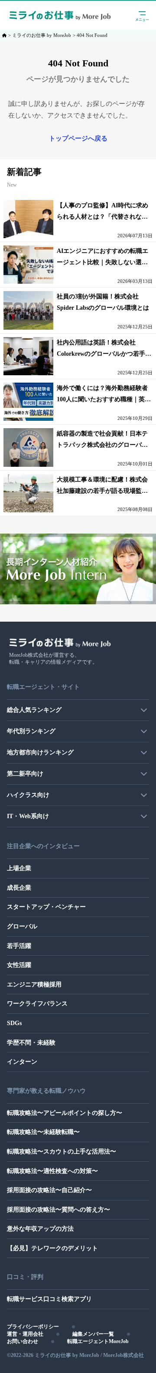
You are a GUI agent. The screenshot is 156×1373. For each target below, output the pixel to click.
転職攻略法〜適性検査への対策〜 (52, 1171)
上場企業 (19, 868)
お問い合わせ (22, 1341)
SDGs (14, 1023)
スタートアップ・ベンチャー (46, 907)
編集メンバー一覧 (93, 1334)
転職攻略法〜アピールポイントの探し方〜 (64, 1113)
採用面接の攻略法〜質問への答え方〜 (58, 1209)
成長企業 (19, 888)
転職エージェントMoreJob (98, 1341)
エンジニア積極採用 (34, 984)
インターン (22, 1061)
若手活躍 (19, 946)
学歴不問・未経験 (31, 1042)
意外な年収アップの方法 (40, 1229)
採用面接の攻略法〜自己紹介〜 (49, 1190)
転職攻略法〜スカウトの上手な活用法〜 (61, 1151)
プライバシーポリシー (33, 1327)
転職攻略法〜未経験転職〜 (43, 1132)
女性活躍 (19, 965)
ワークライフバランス (37, 1003)
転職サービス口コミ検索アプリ (49, 1299)
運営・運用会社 (25, 1334)
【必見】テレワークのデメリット (52, 1248)
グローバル (22, 926)
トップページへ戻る (78, 138)
